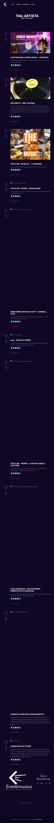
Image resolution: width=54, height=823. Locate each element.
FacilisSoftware (39, 819)
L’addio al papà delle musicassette (27, 714)
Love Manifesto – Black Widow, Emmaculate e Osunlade (25, 590)
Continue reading (14, 70)
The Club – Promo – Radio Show (25, 188)
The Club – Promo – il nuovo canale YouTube (27, 465)
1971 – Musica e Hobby (20, 340)
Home (22, 18)
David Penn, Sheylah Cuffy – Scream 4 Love (28, 313)
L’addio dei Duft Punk (20, 746)
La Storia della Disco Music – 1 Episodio (29, 57)
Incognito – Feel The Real (22, 103)
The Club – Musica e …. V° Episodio (26, 164)
